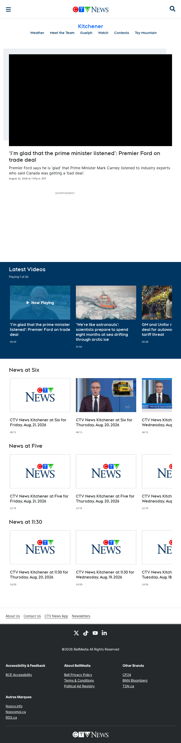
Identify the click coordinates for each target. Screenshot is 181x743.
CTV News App (56, 616)
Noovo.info (14, 706)
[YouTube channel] (95, 633)
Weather (37, 33)
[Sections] (8, 9)
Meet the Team (62, 33)
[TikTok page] (86, 633)
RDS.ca (11, 717)
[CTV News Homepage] (90, 9)
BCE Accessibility (19, 675)
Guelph (86, 33)
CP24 (127, 675)
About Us (13, 616)
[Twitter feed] (76, 633)
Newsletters (81, 616)
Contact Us (32, 616)
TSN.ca (128, 686)
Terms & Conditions (79, 680)
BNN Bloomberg (135, 680)
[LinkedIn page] (104, 633)
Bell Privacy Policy (78, 675)
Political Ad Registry (79, 686)
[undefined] (40, 314)
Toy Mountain (146, 33)
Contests (121, 33)
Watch (103, 33)
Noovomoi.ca (16, 712)
